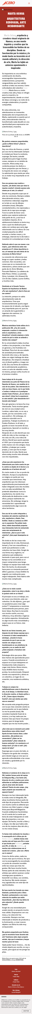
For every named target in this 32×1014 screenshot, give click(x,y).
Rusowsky (18, 843)
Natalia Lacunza (7, 839)
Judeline (20, 846)
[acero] (8, 3)
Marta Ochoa (10, 35)
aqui (25, 1007)
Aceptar (26, 1011)
